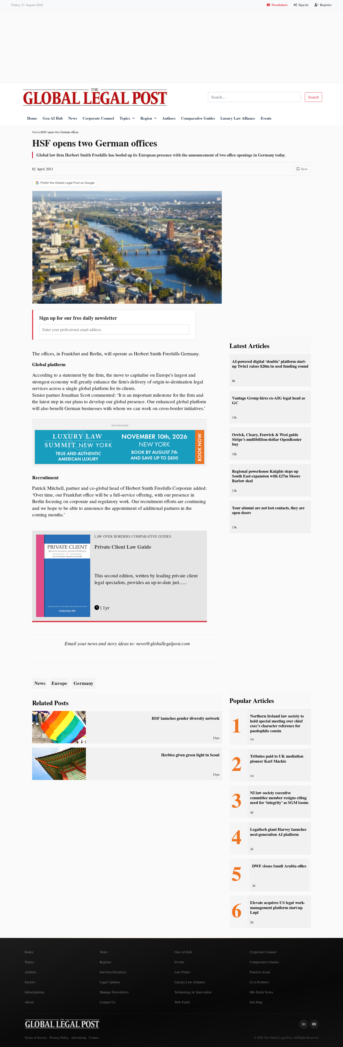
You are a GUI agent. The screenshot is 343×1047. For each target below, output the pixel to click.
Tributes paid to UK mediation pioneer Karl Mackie (276, 758)
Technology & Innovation (193, 992)
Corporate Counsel (98, 118)
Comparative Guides (198, 118)
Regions (105, 962)
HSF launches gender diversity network (185, 718)
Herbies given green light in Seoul (190, 755)
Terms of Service (36, 1037)
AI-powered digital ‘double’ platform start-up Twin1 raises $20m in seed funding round (270, 363)
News (72, 118)
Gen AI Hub (53, 118)
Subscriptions (34, 992)
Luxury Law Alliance (237, 118)
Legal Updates (110, 982)
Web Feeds (182, 1002)
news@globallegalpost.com (163, 643)
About (29, 1002)
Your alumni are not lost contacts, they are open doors (268, 510)
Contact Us (108, 1002)
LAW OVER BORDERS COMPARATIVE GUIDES (132, 536)
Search (313, 97)
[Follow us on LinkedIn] (303, 1024)
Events (266, 118)
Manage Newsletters (114, 992)
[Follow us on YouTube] (314, 1024)
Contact (94, 1037)
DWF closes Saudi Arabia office (279, 866)
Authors (169, 118)
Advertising (78, 1037)
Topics (125, 118)
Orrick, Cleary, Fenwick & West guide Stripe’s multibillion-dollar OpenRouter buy (267, 439)
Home (32, 118)
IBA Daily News (261, 992)
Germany (83, 683)
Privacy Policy (59, 1037)
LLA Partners (259, 982)
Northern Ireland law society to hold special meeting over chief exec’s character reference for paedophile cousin (277, 723)
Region (146, 118)
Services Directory (113, 972)
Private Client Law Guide (122, 546)
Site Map (256, 1002)
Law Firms (182, 972)
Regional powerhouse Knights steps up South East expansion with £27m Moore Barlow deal (266, 476)
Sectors (30, 982)
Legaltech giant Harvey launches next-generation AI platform (278, 831)
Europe (59, 683)
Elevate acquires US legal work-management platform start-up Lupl (277, 907)
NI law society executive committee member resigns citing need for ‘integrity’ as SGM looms (279, 798)
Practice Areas (260, 972)
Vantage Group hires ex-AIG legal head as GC (268, 400)
